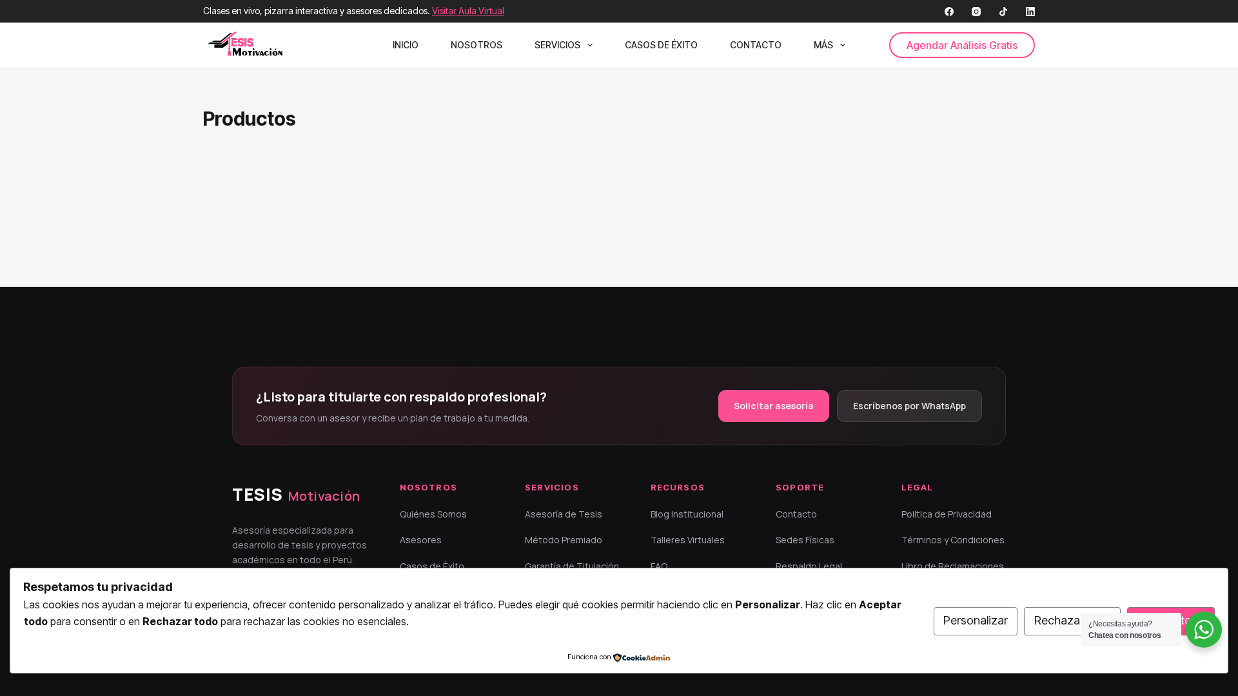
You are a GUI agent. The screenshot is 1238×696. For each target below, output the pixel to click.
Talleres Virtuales (688, 540)
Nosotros (476, 44)
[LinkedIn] (1030, 11)
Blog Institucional (687, 514)
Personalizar (975, 620)
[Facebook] (949, 11)
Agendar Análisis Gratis (962, 45)
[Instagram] (976, 11)
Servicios (557, 44)
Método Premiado (563, 540)
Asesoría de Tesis (563, 514)
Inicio (405, 44)
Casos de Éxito (661, 44)
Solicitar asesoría (774, 406)
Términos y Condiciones (953, 540)
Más (823, 44)
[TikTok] (1003, 11)
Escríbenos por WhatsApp (909, 406)
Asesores (421, 540)
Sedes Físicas (805, 540)
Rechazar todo (1072, 620)
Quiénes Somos (433, 514)
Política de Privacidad (946, 514)
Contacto (755, 44)
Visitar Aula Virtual (468, 10)
